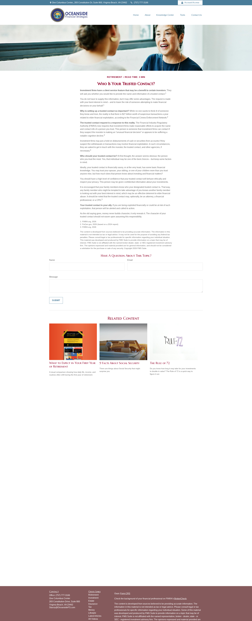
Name (52, 260)
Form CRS (125, 593)
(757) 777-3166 (141, 2)
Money (91, 610)
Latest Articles (94, 616)
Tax (90, 607)
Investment (93, 598)
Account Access (191, 2)
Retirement (93, 595)
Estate (91, 601)
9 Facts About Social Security (119, 363)
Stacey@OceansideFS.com (62, 607)
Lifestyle (92, 613)
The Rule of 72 (160, 363)
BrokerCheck (180, 599)
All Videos (93, 619)
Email (130, 260)
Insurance (93, 604)
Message (53, 277)
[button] (136, 15)
